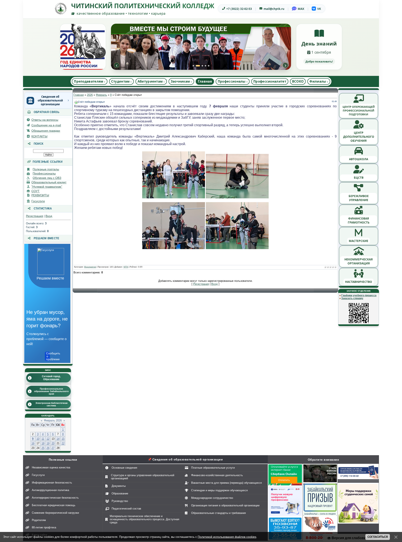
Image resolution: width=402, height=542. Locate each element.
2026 (90, 94)
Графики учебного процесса (358, 295)
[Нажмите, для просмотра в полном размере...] (173, 197)
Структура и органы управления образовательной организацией (142, 477)
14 (58, 438)
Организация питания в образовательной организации (225, 505)
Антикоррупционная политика (50, 490)
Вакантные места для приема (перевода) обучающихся (226, 482)
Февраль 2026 (53, 420)
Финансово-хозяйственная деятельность (217, 475)
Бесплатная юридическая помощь (53, 505)
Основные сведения (124, 467)
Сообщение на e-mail (46, 125)
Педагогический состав (126, 508)
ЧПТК (125, 267)
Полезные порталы (46, 169)
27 (53, 448)
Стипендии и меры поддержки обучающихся (219, 490)
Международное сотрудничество (212, 497)
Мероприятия (90, 267)
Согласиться (377, 536)
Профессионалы (44, 173)
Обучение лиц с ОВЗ (47, 177)
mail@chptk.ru (274, 9)
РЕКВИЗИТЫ (40, 195)
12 (47, 438)
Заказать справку (352, 298)
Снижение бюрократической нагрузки (55, 512)
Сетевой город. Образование (51, 378)
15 (63, 438)
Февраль (101, 94)
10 (37, 438)
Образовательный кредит (48, 182)
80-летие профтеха (44, 527)
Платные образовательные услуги (213, 467)
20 (53, 443)
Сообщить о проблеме (48, 356)
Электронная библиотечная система (51, 404)
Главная (205, 81)
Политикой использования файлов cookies (227, 536)
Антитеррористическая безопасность (55, 497)
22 (63, 443)
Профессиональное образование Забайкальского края (51, 391)
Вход (48, 216)
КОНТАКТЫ (39, 136)
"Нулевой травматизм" (46, 186)
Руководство (120, 501)
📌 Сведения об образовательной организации (185, 459)
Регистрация (34, 216)
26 (47, 448)
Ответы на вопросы (44, 119)
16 (32, 443)
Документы (119, 485)
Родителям (39, 520)
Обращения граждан (45, 130)
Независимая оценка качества (51, 467)
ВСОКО (298, 81)
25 (42, 448)
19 (47, 443)
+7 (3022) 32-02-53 (239, 9)
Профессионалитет (269, 81)
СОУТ (35, 191)
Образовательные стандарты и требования (218, 513)
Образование (120, 493)
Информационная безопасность (52, 482)
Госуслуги (38, 201)
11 (42, 438)
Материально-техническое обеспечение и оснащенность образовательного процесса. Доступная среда (144, 519)
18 (42, 443)
